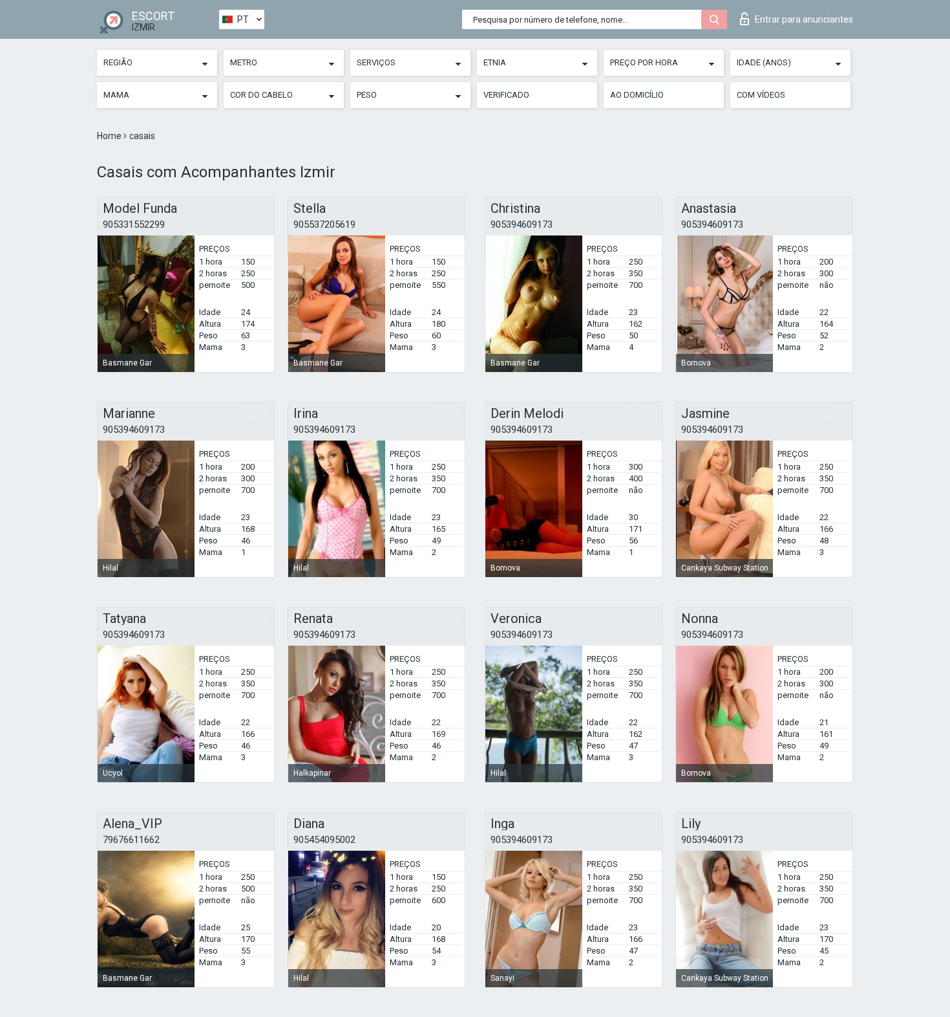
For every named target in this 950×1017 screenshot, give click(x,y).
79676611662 (131, 840)
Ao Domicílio (637, 95)
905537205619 (324, 224)
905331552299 (134, 224)
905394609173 (522, 224)
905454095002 (324, 840)
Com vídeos (761, 95)
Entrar (804, 19)
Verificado (506, 95)
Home (110, 136)
